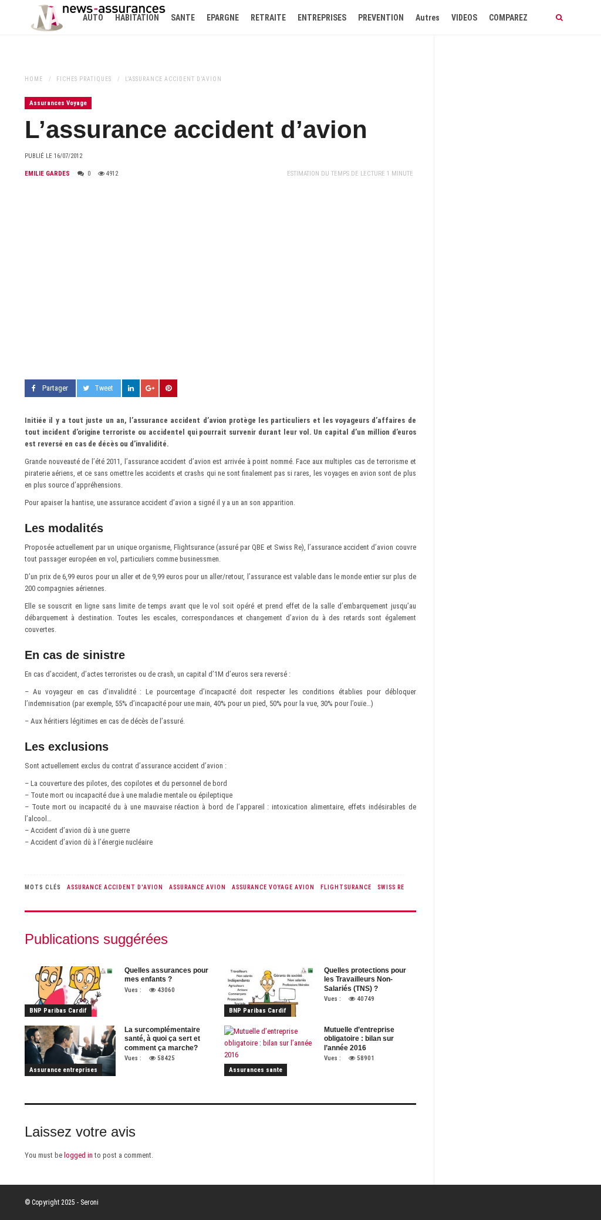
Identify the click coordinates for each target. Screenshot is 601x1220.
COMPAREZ (508, 17)
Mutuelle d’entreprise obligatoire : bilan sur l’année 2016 (359, 1039)
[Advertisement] (220, 279)
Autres (428, 17)
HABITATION (137, 17)
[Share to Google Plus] (149, 388)
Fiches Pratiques (84, 79)
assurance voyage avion (273, 887)
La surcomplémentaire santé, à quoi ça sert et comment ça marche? (162, 1039)
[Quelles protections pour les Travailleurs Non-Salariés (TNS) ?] (269, 991)
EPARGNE (223, 17)
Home (34, 79)
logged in (78, 1155)
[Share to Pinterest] (168, 388)
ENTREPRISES (322, 17)
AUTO (93, 17)
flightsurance (346, 887)
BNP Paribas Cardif (58, 1010)
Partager (55, 388)
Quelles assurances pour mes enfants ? (166, 975)
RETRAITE (268, 17)
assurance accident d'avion (115, 887)
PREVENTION (381, 17)
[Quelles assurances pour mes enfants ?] (70, 991)
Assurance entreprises (63, 1070)
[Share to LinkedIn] (131, 388)
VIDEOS (464, 17)
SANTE (183, 17)
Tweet (103, 388)
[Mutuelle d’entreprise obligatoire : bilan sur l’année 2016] (269, 1051)
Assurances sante (255, 1070)
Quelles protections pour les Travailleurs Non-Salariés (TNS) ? (365, 979)
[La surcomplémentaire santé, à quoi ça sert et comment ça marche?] (70, 1051)
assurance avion (197, 887)
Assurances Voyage (58, 103)
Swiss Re (390, 887)
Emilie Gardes (47, 173)
